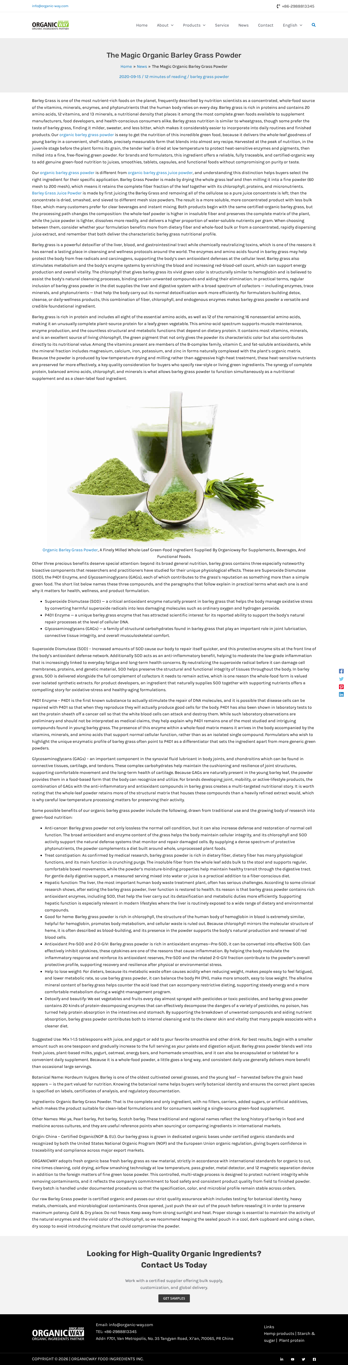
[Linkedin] (341, 694)
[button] (171, 25)
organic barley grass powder (86, 134)
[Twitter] (341, 678)
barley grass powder (209, 76)
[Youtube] (292, 1359)
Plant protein (291, 1340)
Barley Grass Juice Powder (57, 193)
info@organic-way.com (50, 6)
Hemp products (279, 1333)
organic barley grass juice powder (160, 172)
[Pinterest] (341, 686)
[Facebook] (341, 671)
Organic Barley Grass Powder (70, 549)
